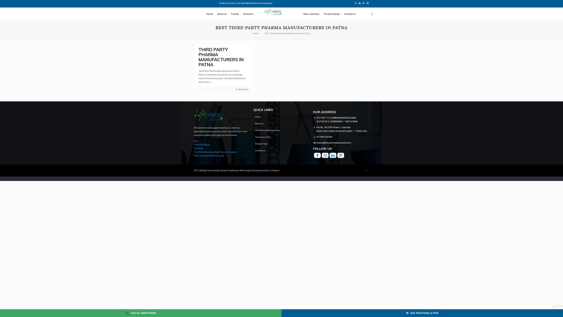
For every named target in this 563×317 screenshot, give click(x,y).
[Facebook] (355, 3)
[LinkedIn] (359, 3)
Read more (243, 89)
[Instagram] (367, 3)
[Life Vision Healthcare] (273, 11)
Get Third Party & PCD (422, 313)
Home (255, 33)
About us (259, 123)
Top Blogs (198, 148)
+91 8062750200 (324, 137)
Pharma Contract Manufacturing (209, 156)
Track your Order (263, 137)
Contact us (260, 150)
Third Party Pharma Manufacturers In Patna (221, 57)
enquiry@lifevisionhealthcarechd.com (333, 143)
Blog (196, 141)
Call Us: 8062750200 (141, 313)
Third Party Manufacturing (267, 130)
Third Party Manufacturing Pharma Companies (215, 152)
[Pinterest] (363, 3)
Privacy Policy (261, 144)
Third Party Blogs (202, 145)
